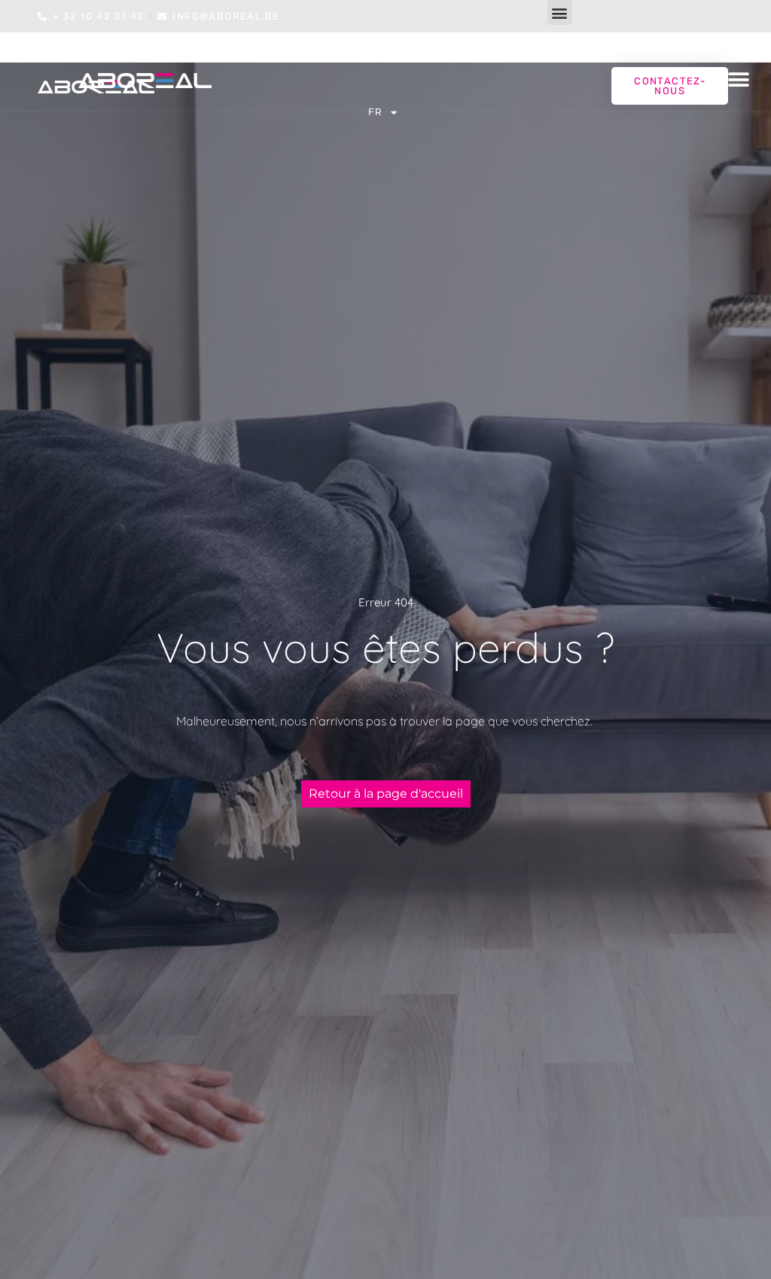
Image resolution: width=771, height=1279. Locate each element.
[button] (559, 12)
